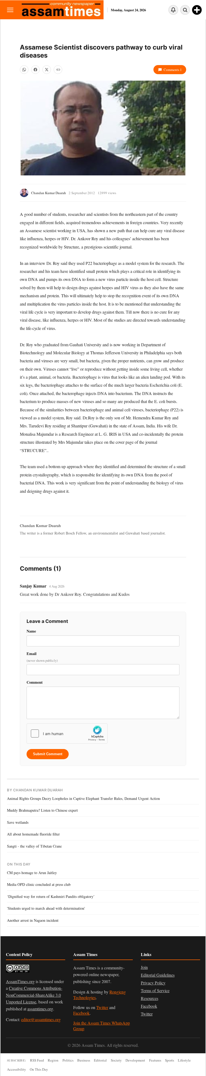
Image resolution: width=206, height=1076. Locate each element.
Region (53, 1060)
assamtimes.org (40, 1008)
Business (83, 1060)
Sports (169, 1060)
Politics (67, 1060)
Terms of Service (155, 990)
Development (135, 1060)
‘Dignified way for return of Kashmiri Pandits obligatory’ (51, 896)
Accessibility (16, 1069)
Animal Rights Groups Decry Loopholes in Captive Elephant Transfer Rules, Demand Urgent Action (83, 798)
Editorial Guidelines (158, 975)
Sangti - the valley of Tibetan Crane (34, 846)
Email (42, 657)
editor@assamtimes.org (41, 1019)
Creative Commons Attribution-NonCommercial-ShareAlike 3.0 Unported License (34, 994)
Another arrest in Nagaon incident (32, 920)
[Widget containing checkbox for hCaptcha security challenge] (67, 733)
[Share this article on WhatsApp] (24, 69)
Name (31, 631)
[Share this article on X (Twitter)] (46, 69)
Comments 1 (173, 69)
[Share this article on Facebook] (35, 69)
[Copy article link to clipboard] (58, 69)
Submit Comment (47, 754)
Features (155, 1060)
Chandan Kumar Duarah (48, 192)
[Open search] (185, 10)
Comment (35, 682)
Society (116, 1060)
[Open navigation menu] (10, 9)
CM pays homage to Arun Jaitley (32, 872)
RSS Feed (37, 1060)
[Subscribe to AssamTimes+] (197, 10)
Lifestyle (184, 1060)
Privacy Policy (153, 982)
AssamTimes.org (20, 981)
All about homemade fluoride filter (33, 834)
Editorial (100, 1060)
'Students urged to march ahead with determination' (46, 908)
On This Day (39, 1069)
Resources (149, 998)
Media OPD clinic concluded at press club (39, 884)
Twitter (102, 1007)
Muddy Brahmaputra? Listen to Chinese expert (42, 810)
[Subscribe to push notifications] (173, 10)
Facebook (81, 1013)
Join (144, 967)
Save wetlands (17, 822)
